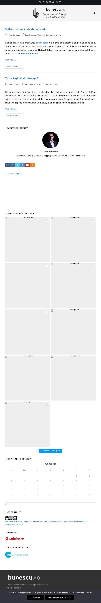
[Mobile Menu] (95, 13)
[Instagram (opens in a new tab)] (46, 2)
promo (58, 35)
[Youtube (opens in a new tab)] (53, 2)
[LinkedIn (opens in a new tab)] (50, 2)
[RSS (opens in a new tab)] (56, 2)
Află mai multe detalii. (60, 598)
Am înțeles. (35, 598)
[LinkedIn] (22, 165)
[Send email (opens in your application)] (60, 2)
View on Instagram (51, 451)
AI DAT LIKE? (14, 174)
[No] (97, 596)
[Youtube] (27, 165)
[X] (17, 165)
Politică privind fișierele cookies (20, 584)
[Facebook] (7, 165)
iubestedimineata (28, 53)
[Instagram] (12, 165)
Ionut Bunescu (14, 35)
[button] (27, 239)
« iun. (7, 504)
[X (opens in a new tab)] (40, 2)
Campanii (50, 35)
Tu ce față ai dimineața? (21, 78)
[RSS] (32, 165)
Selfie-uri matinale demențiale (25, 29)
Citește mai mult (15, 65)
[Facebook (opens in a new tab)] (43, 2)
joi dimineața (42, 43)
